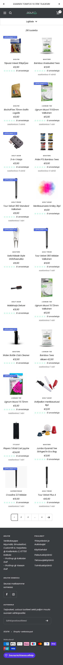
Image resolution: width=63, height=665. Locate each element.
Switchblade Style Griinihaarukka (16, 257)
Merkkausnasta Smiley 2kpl (46, 205)
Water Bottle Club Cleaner (16, 355)
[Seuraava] (48, 517)
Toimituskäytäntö (43, 565)
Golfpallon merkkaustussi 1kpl (46, 403)
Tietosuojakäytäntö (44, 560)
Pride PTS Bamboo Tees (47, 159)
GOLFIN (16, 59)
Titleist (16, 445)
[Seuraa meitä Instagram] (13, 594)
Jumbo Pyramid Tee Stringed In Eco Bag (47, 450)
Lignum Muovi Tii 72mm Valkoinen (47, 307)
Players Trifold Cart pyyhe (16, 448)
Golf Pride (16, 202)
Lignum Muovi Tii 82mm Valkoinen (47, 111)
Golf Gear (16, 156)
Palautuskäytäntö (43, 554)
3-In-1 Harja (16, 159)
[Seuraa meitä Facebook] (7, 594)
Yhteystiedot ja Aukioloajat (41, 542)
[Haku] (10, 13)
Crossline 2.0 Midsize (16, 494)
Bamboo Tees (47, 355)
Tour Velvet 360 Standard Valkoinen (16, 207)
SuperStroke (16, 491)
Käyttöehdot (40, 549)
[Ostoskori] (57, 12)
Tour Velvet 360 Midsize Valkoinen (47, 257)
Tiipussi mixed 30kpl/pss (16, 63)
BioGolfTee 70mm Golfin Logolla (16, 111)
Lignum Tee (47, 106)
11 (42, 517)
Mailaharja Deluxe (16, 305)
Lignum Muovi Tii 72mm (16, 401)
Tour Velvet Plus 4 (47, 494)
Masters (47, 59)
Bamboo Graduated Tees (47, 63)
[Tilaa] (47, 621)
